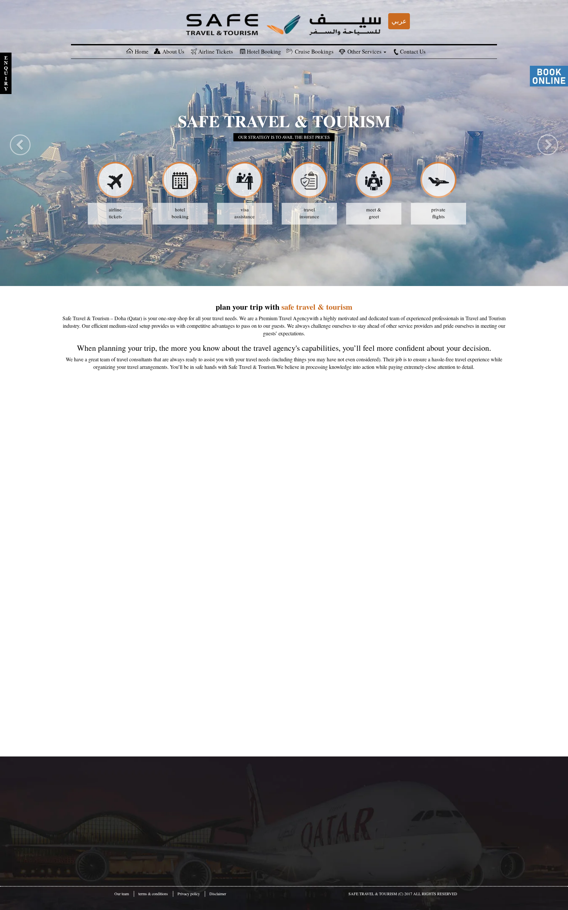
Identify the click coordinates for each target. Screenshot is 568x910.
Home (142, 51)
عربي (399, 20)
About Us (173, 51)
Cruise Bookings (314, 51)
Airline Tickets (215, 51)
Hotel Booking (264, 51)
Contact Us (413, 51)
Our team (121, 893)
